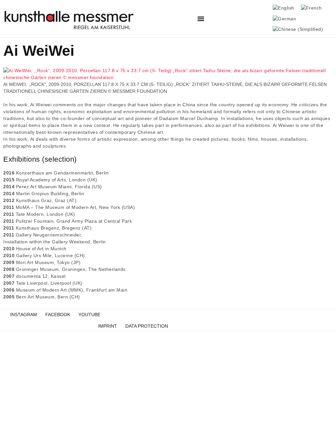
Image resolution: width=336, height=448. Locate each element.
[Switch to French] (311, 8)
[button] (201, 18)
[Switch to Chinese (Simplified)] (297, 29)
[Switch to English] (283, 8)
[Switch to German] (284, 18)
